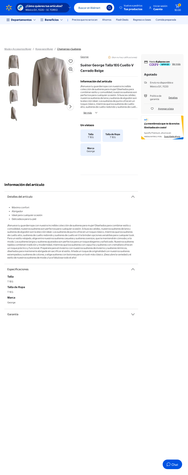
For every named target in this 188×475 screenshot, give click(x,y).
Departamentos (21, 20)
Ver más (87, 112)
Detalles (173, 97)
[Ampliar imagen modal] (70, 69)
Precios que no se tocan (84, 19)
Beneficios (52, 20)
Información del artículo (24, 185)
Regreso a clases (142, 19)
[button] (131, 7)
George (84, 56)
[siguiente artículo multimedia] (70, 106)
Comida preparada (166, 19)
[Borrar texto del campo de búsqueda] (101, 7)
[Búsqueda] (109, 8)
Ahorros (106, 19)
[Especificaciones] (133, 269)
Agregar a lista (166, 108)
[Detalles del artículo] (133, 197)
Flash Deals (122, 19)
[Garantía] (133, 314)
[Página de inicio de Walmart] (8, 7)
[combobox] (94, 7)
